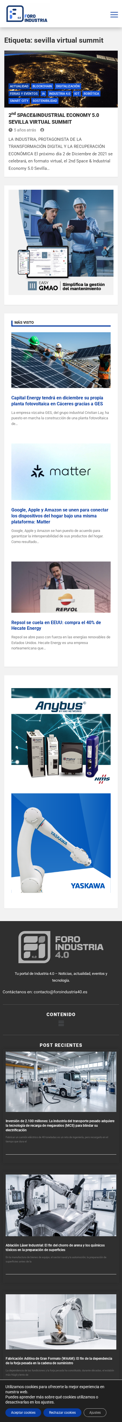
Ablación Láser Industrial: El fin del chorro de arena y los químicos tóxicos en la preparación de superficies (55, 1247)
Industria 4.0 (59, 94)
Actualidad (19, 86)
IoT (76, 94)
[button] (61, 1023)
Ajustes (95, 1413)
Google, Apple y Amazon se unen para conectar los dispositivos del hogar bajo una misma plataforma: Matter (59, 516)
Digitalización (68, 86)
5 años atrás (25, 130)
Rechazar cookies (62, 1413)
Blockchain (42, 86)
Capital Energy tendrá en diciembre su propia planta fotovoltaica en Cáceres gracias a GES (57, 400)
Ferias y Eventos (24, 94)
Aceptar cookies (23, 1413)
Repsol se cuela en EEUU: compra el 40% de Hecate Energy (56, 625)
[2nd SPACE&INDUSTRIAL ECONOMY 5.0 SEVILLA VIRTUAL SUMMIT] (61, 79)
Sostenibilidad (45, 101)
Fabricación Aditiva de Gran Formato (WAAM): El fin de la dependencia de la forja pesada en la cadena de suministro (59, 1361)
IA (43, 94)
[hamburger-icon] (114, 13)
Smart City (19, 101)
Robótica (91, 94)
